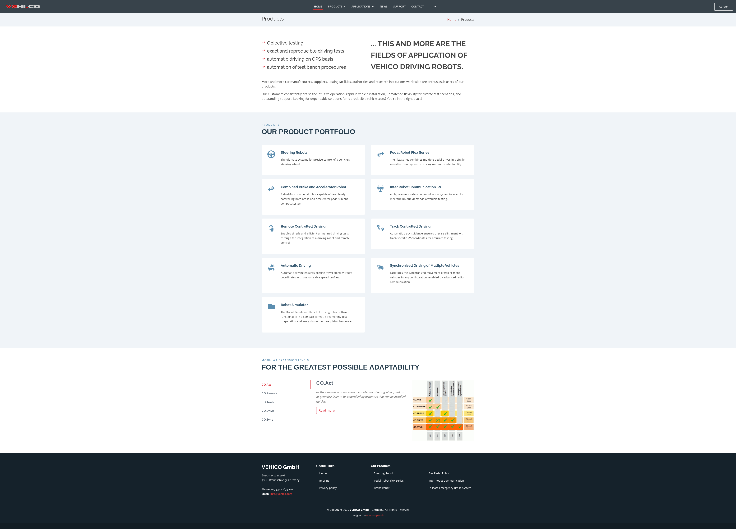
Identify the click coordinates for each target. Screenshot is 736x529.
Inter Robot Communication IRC (416, 187)
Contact (417, 6)
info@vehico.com (281, 493)
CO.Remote (270, 393)
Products (335, 6)
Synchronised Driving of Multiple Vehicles (424, 265)
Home (318, 6)
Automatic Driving (296, 265)
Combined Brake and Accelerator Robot (313, 187)
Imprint (324, 480)
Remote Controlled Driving (303, 226)
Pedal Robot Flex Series (409, 152)
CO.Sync (267, 419)
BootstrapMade (375, 515)
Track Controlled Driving (410, 226)
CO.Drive (268, 411)
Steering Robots (294, 152)
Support (399, 6)
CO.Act (266, 384)
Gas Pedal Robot (439, 473)
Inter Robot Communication (446, 480)
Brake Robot (381, 488)
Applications (361, 6)
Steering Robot (383, 473)
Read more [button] (327, 410)
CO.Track (268, 402)
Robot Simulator (294, 305)
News (384, 6)
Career (723, 6)
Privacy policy (328, 488)
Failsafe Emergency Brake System (450, 488)
